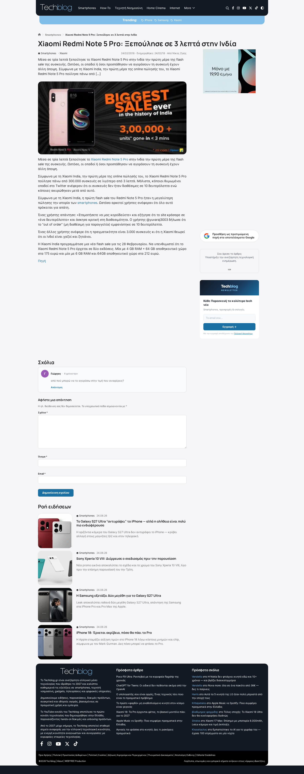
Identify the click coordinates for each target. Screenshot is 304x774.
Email (42, 473)
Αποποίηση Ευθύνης (185, 755)
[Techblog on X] (250, 8)
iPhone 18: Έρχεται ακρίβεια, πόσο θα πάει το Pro (114, 632)
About (60, 761)
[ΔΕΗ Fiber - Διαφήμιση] (229, 71)
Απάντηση (56, 387)
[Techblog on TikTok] (256, 8)
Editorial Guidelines (206, 755)
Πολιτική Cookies (97, 755)
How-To (105, 8)
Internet (175, 8)
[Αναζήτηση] (227, 8)
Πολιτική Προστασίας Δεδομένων (70, 755)
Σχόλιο (43, 412)
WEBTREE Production (75, 761)
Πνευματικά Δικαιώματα (160, 755)
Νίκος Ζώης (179, 53)
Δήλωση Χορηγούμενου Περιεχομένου (127, 755)
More (187, 8)
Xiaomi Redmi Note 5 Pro (109, 159)
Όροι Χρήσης (45, 755)
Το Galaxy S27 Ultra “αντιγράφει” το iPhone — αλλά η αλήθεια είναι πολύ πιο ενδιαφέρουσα (131, 523)
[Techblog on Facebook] (233, 8)
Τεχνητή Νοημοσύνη (128, 8)
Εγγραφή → (229, 326)
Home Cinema (156, 8)
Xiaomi (178, 20)
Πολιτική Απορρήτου (243, 333)
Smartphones (87, 8)
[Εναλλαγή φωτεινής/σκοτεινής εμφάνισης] (262, 7)
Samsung (163, 20)
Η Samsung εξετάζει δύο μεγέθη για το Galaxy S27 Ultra (118, 595)
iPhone (148, 20)
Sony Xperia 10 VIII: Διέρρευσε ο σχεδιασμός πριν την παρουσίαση (126, 558)
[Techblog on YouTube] (244, 8)
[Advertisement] (112, 310)
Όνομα (42, 456)
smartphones (87, 203)
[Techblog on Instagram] (238, 8)
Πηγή (42, 261)
